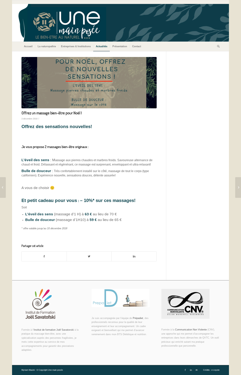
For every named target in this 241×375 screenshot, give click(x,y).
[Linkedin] (191, 370)
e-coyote (215, 370)
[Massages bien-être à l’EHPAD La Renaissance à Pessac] (3, 187)
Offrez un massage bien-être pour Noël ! (51, 112)
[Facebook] (185, 370)
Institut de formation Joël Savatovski (54, 329)
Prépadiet (138, 318)
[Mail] (196, 370)
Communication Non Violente (191, 329)
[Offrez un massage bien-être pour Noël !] (89, 82)
